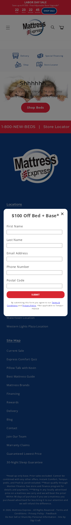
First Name (15, 226)
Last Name (14, 240)
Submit (35, 295)
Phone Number (18, 267)
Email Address (17, 253)
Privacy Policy (29, 305)
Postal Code (15, 280)
